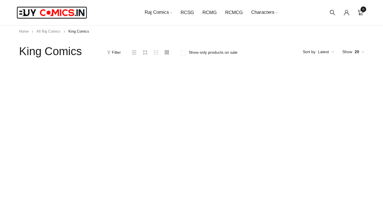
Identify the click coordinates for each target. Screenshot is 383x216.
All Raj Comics (48, 31)
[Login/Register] (346, 12)
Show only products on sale (213, 52)
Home (24, 31)
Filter (116, 52)
